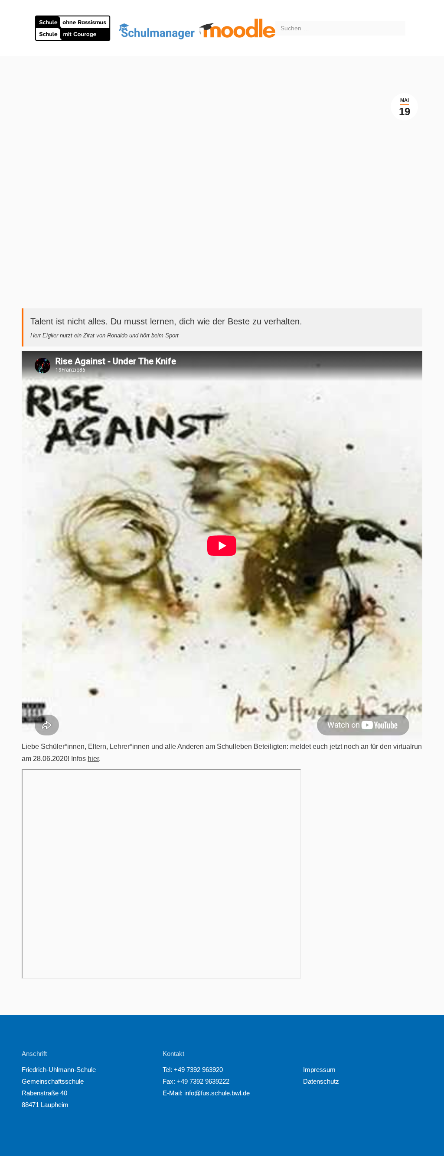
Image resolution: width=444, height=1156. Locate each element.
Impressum (319, 1069)
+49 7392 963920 (198, 1069)
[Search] (397, 28)
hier (93, 758)
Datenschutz (321, 1081)
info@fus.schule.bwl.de (216, 1093)
